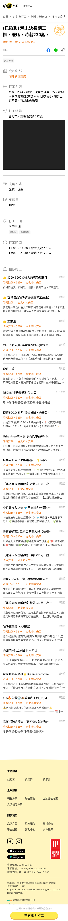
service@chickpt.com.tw (32, 868)
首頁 (5, 16)
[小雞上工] (10, 6)
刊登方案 (12, 798)
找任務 (29, 779)
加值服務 (30, 798)
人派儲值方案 (14, 804)
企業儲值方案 (50, 798)
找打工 (11, 779)
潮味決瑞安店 (39, 16)
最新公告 (48, 823)
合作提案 (48, 829)
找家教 (47, 779)
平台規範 (12, 829)
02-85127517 (25, 864)
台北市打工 (19, 16)
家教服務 (30, 823)
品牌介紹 (12, 823)
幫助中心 (30, 829)
